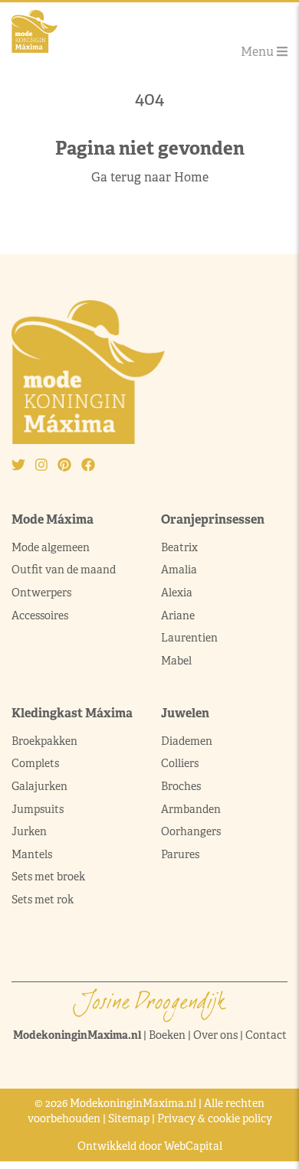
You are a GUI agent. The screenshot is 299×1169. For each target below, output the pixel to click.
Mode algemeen (51, 547)
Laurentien (189, 638)
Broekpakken (44, 741)
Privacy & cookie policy (214, 1118)
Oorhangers (191, 831)
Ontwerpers (41, 592)
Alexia (176, 592)
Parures (180, 854)
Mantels (32, 854)
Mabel (176, 661)
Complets (35, 763)
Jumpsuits (38, 809)
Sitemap (129, 1118)
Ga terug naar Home (150, 177)
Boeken (167, 1035)
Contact (266, 1035)
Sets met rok (43, 899)
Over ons (215, 1035)
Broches (181, 786)
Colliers (180, 763)
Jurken (29, 831)
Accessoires (40, 615)
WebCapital (193, 1146)
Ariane (178, 615)
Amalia (179, 569)
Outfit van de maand (65, 569)
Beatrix (179, 547)
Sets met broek (48, 876)
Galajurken (39, 786)
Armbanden (191, 809)
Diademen (188, 741)
